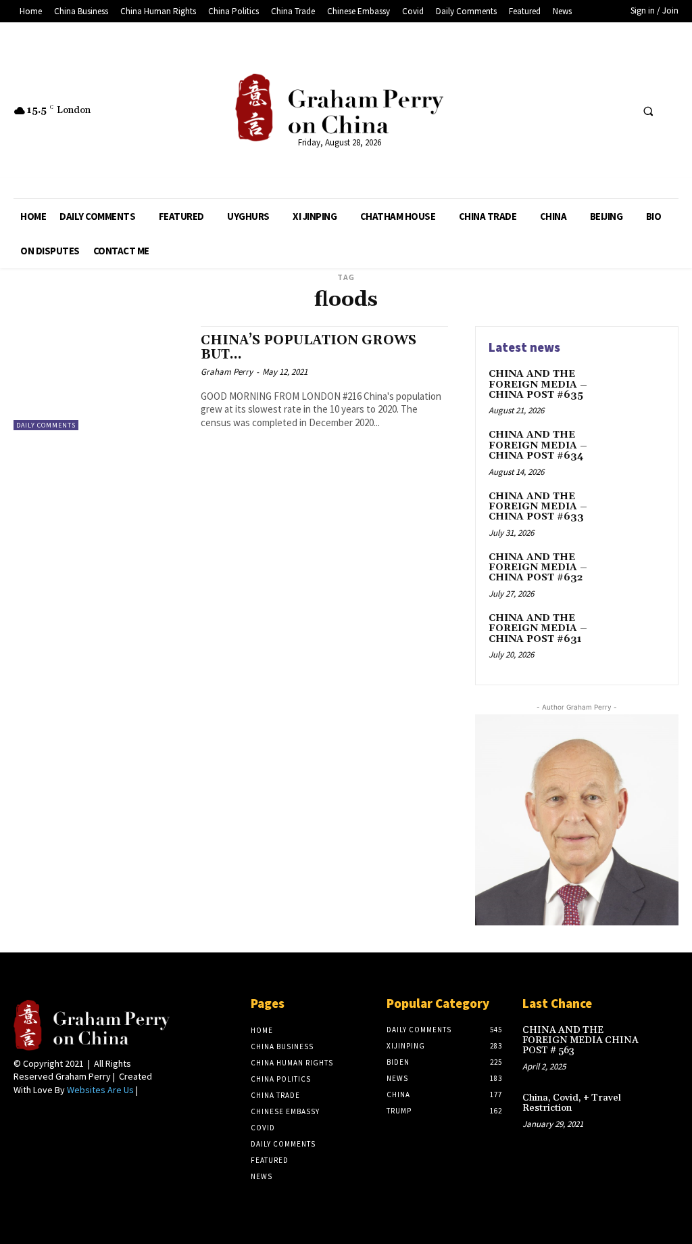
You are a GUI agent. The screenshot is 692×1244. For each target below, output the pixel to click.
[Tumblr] (594, 110)
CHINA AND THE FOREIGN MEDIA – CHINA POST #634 (538, 445)
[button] (648, 111)
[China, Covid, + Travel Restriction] (662, 1106)
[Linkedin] (544, 110)
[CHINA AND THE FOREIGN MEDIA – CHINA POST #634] (642, 451)
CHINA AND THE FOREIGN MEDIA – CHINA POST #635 (538, 384)
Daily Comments (46, 425)
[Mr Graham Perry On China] (339, 107)
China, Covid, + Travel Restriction (571, 1103)
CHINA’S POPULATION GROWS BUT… (308, 347)
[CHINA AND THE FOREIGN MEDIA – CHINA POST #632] (642, 573)
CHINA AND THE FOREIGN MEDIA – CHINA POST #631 (538, 628)
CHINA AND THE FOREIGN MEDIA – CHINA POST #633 (538, 507)
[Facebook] (518, 110)
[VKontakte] (619, 110)
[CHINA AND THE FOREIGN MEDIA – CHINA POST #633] (642, 512)
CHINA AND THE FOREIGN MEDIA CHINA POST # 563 (580, 1040)
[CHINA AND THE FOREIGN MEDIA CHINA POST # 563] (662, 1038)
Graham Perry (227, 371)
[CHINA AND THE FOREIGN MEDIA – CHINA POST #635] (642, 390)
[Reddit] (569, 110)
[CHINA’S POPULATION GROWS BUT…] (100, 378)
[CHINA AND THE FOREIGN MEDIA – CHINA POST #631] (642, 634)
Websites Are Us (100, 1090)
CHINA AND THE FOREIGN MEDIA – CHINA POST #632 (538, 567)
